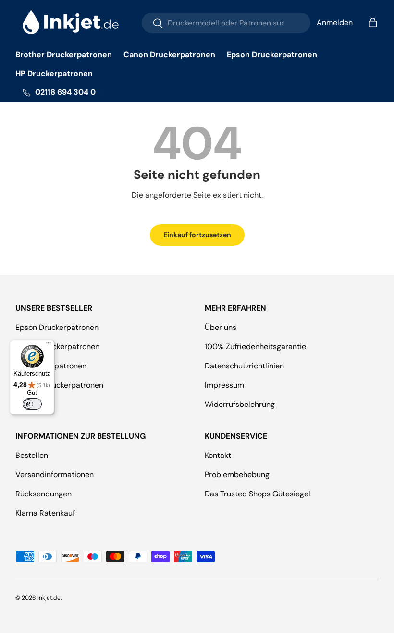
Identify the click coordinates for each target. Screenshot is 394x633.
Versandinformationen (54, 474)
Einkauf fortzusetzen (197, 234)
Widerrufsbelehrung (240, 404)
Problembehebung (237, 474)
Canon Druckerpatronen (169, 55)
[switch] (32, 404)
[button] (372, 22)
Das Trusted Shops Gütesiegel (257, 494)
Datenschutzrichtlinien (244, 366)
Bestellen (31, 455)
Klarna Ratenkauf (45, 513)
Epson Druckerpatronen (272, 55)
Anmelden (335, 22)
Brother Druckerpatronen (63, 55)
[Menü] (48, 345)
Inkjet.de (49, 598)
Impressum (224, 385)
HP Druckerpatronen (54, 73)
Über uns (220, 327)
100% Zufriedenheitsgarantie (255, 347)
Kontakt (218, 455)
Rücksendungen (43, 494)
